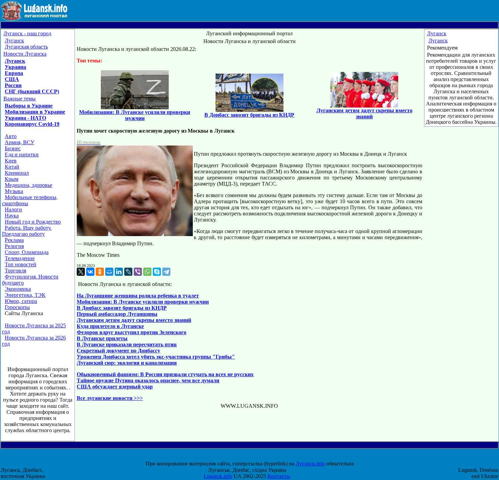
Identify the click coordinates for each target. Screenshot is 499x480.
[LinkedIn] (119, 272)
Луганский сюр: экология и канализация (127, 363)
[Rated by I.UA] (256, 457)
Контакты (278, 476)
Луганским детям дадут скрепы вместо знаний (134, 320)
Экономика (18, 289)
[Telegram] (166, 272)
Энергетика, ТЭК (25, 295)
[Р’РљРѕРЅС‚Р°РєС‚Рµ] (90, 272)
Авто (11, 136)
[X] (81, 272)
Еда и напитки (22, 154)
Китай (12, 167)
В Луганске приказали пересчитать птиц (127, 344)
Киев (11, 161)
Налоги (13, 209)
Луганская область (26, 47)
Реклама (14, 240)
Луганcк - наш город (27, 33)
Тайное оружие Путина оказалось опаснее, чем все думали (148, 380)
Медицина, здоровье (28, 185)
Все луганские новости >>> (110, 398)
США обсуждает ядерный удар (115, 386)
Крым (11, 179)
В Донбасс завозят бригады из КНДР (122, 308)
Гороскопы (17, 307)
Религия (14, 246)
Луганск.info (310, 463)
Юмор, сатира (21, 301)
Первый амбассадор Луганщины (117, 314)
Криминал (17, 173)
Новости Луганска (25, 54)
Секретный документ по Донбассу (118, 350)
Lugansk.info (218, 476)
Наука (12, 215)
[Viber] (138, 272)
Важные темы (19, 98)
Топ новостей (20, 264)
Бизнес (13, 148)
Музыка (14, 191)
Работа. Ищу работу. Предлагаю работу (27, 231)
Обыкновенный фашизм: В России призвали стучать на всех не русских (165, 374)
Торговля (15, 270)
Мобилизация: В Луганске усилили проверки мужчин (143, 302)
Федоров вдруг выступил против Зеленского (131, 332)
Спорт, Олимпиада (27, 252)
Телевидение (20, 258)
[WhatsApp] (147, 272)
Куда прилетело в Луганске (110, 326)
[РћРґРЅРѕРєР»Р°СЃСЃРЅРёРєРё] (100, 272)
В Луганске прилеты (102, 338)
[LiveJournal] (128, 272)
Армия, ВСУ (19, 142)
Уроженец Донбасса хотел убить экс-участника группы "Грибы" (156, 357)
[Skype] (157, 272)
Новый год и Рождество (33, 222)
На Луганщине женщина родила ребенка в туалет (138, 296)
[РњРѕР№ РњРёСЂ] (109, 272)
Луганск (14, 40)
